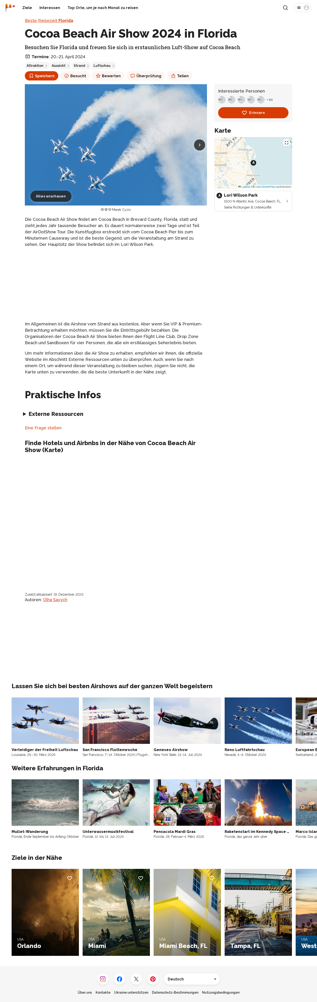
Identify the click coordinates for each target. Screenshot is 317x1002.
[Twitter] (136, 979)
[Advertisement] (116, 284)
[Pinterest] (152, 979)
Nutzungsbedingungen (220, 992)
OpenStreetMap (265, 186)
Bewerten (111, 76)
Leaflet (245, 186)
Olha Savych (55, 599)
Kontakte (103, 992)
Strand (79, 65)
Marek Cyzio (121, 210)
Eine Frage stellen (43, 427)
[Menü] (302, 7)
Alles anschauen (51, 196)
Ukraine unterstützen (131, 992)
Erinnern (257, 113)
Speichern (45, 76)
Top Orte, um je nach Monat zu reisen (103, 8)
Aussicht (58, 65)
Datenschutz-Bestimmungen (175, 992)
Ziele (27, 8)
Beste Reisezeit (49, 20)
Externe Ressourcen (56, 414)
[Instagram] (102, 979)
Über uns (85, 992)
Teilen (183, 76)
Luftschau (102, 65)
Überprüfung (148, 76)
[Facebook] (119, 979)
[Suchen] (285, 7)
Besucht (78, 76)
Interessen (49, 8)
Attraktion (35, 65)
